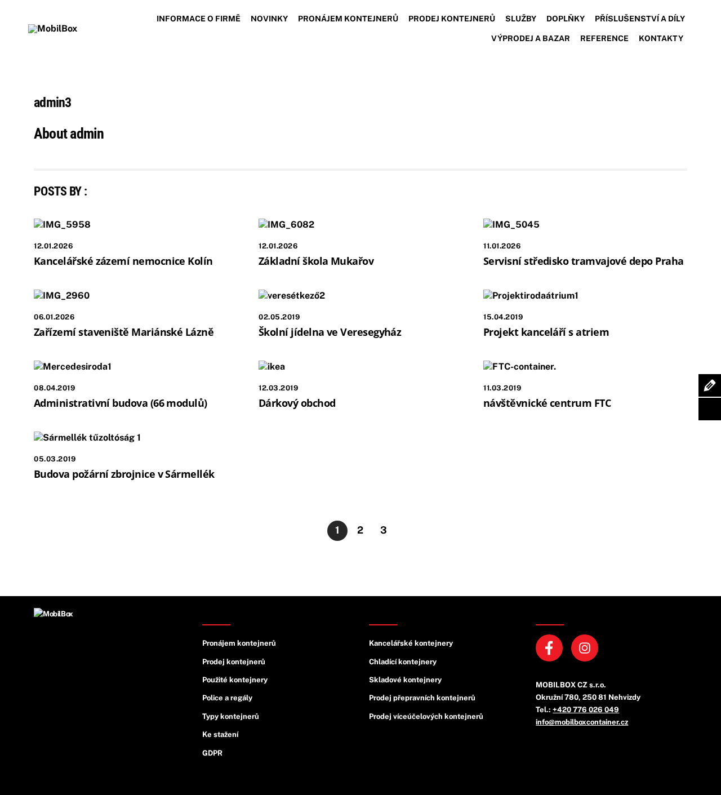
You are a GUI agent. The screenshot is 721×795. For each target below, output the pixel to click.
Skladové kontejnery (405, 680)
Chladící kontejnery (403, 662)
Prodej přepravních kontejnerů (422, 698)
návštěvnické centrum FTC (547, 403)
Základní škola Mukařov (316, 261)
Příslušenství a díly (640, 18)
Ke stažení (220, 734)
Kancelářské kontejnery (411, 643)
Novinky (269, 18)
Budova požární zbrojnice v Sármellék (124, 474)
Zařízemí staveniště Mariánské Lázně (123, 332)
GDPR (212, 753)
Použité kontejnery (235, 680)
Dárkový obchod (297, 403)
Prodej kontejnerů (451, 18)
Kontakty (661, 38)
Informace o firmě (199, 18)
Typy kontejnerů (230, 716)
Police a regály (227, 698)
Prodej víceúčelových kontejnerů (426, 716)
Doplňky (565, 18)
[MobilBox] (53, 614)
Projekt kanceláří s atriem (546, 332)
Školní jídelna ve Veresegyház (330, 332)
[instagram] (586, 647)
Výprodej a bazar (530, 38)
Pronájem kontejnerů (348, 18)
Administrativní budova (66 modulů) (120, 403)
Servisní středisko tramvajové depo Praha (583, 261)
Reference (604, 38)
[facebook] (551, 647)
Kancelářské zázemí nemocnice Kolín (123, 261)
